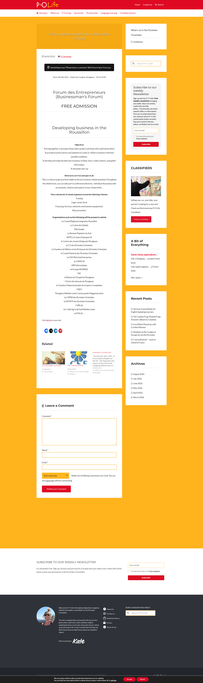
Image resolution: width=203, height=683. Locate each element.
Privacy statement (141, 138)
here (48, 320)
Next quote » (136, 278)
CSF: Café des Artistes (75, 365)
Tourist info (79, 13)
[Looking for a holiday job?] (105, 362)
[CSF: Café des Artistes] (78, 357)
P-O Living (66, 13)
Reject (142, 679)
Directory (43, 13)
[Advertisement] (79, 520)
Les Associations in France (51, 366)
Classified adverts (128, 13)
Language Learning (109, 13)
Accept (129, 679)
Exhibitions (138, 42)
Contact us (147, 4)
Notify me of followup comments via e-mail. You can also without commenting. (78, 478)
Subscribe (146, 144)
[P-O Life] (48, 5)
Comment (47, 416)
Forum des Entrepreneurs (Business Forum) (79, 36)
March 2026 (138, 397)
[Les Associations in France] (53, 357)
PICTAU (102, 675)
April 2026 (137, 392)
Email (45, 462)
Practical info (92, 13)
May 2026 (137, 388)
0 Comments (66, 56)
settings (113, 680)
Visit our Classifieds (141, 219)
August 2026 (138, 374)
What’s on (55, 13)
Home (137, 4)
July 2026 (137, 378)
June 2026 (137, 383)
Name (45, 450)
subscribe (50, 480)
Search (161, 4)
